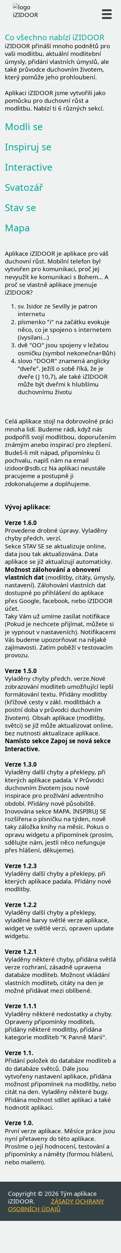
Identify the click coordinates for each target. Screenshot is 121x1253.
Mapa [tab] (17, 228)
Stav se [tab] (20, 207)
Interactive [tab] (29, 167)
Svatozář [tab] (24, 187)
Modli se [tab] (24, 126)
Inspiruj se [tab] (28, 147)
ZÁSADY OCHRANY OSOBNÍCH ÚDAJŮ (56, 1205)
